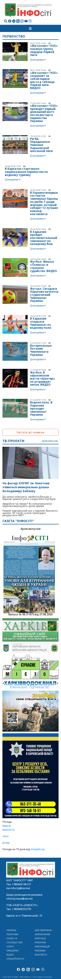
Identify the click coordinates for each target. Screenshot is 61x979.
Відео (10, 954)
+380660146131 (21, 884)
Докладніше (37, 59)
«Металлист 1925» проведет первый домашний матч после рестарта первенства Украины (44, 113)
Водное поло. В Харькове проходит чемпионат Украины (41, 408)
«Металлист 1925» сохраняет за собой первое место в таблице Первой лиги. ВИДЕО (44, 80)
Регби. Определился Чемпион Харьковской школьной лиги (41, 145)
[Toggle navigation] (30, 28)
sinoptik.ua (37, 849)
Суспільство (14, 942)
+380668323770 (21, 909)
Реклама (40, 950)
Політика (12, 934)
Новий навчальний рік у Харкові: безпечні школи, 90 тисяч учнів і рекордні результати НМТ (30, 513)
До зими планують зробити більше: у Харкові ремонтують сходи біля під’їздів (29, 498)
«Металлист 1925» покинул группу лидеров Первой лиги (44, 50)
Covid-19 (12, 938)
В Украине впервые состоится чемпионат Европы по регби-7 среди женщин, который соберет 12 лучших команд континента (44, 203)
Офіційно (13, 950)
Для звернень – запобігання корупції (44, 934)
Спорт (10, 946)
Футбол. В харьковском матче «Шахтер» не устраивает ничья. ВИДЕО (42, 379)
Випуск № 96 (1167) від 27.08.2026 (30, 614)
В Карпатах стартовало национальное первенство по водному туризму (26, 172)
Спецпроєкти (15, 958)
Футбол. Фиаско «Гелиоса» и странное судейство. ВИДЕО (43, 266)
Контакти (41, 954)
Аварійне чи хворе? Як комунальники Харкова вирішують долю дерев (27, 505)
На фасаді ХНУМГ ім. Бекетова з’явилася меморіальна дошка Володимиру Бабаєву (26, 487)
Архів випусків (50, 441)
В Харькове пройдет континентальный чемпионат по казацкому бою (43, 238)
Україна (11, 930)
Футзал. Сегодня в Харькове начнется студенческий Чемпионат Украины (44, 295)
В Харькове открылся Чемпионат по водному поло (40, 323)
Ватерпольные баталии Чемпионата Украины (41, 350)
